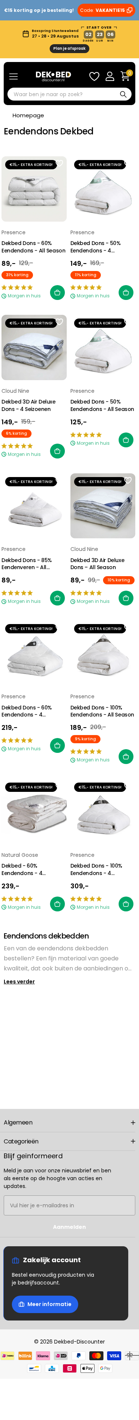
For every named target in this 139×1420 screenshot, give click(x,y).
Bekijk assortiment (13, 76)
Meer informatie (49, 1304)
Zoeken (123, 94)
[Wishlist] (94, 76)
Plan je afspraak (69, 48)
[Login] (109, 76)
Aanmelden (69, 1227)
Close (69, 1122)
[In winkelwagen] (57, 292)
